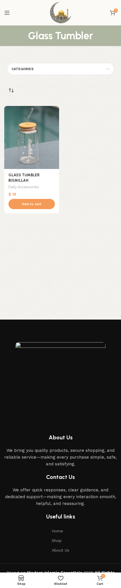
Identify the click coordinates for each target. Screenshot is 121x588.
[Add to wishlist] (54, 111)
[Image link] (60, 378)
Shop (57, 540)
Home (57, 531)
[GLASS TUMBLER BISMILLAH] (31, 137)
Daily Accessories (23, 187)
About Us (60, 550)
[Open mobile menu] (7, 12)
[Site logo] (60, 12)
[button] (31, 204)
